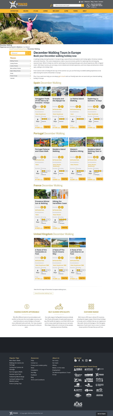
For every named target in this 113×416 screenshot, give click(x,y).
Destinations (14, 11)
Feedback (34, 375)
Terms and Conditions (38, 380)
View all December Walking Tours (43, 293)
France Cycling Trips (15, 383)
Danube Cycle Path (15, 374)
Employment (56, 370)
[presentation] (34, 107)
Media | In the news (58, 368)
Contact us (34, 363)
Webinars (87, 1)
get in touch (62, 76)
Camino (45, 11)
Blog (92, 1)
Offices (54, 365)
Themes (75, 11)
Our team (55, 363)
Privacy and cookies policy (39, 365)
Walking (25, 11)
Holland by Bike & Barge (16, 377)
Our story (55, 360)
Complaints (34, 370)
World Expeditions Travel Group (85, 366)
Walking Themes (22, 49)
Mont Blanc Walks (14, 360)
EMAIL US (94, 7)
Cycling (35, 11)
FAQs (32, 360)
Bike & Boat (56, 11)
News (32, 368)
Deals (96, 1)
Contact (101, 1)
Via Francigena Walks (15, 372)
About (85, 11)
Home (10, 49)
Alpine (66, 11)
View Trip (47, 127)
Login (81, 1)
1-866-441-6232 (96, 5)
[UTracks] (18, 4)
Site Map (33, 372)
